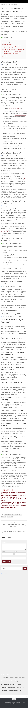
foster (20, 514)
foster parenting (5, 231)
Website (4, 556)
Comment (5, 542)
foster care (3, 516)
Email (16, 551)
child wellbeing (8, 514)
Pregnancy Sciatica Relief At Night (10, 681)
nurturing (13, 98)
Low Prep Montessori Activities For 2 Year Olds (13, 677)
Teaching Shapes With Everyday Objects (11, 690)
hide (8, 42)
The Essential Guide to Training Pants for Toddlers (13, 502)
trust (24, 178)
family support (15, 514)
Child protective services (15, 108)
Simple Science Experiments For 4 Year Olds (12, 687)
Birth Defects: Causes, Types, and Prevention (12, 503)
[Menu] (26, 1)
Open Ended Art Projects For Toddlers (11, 684)
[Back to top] (14, 699)
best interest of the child (20, 115)
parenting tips (10, 516)
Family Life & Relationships (9, 4)
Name (4, 551)
